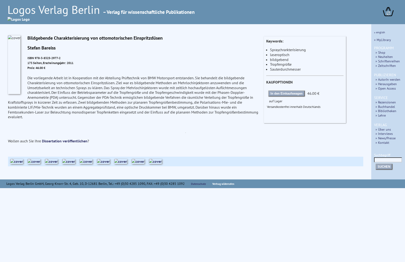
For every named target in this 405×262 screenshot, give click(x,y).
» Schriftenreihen (387, 61)
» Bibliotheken (385, 111)
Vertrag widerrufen (223, 184)
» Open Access (385, 88)
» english (379, 32)
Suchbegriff (382, 155)
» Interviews (384, 133)
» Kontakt (382, 142)
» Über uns (383, 129)
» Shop (380, 52)
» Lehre (380, 115)
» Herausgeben (386, 84)
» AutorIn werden (387, 79)
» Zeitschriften (385, 65)
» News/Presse (385, 138)
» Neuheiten (384, 56)
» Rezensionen (385, 102)
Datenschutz (198, 184)
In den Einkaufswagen (286, 93)
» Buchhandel (385, 106)
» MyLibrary (382, 40)
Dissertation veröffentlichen (64, 141)
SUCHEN (384, 166)
